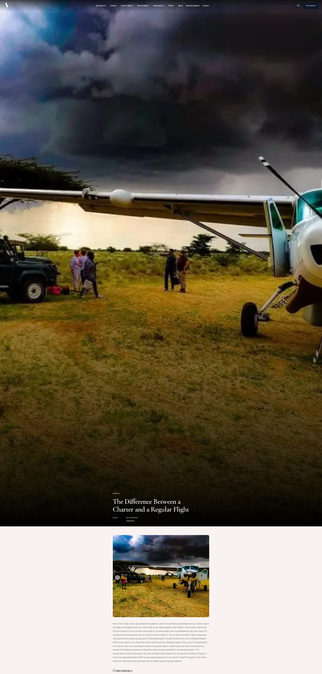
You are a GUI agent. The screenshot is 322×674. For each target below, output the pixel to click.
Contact (205, 5)
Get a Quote (311, 5)
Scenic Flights (127, 5)
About (180, 5)
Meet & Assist (142, 5)
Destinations (158, 5)
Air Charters (101, 5)
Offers (170, 5)
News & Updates (192, 5)
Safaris (113, 5)
